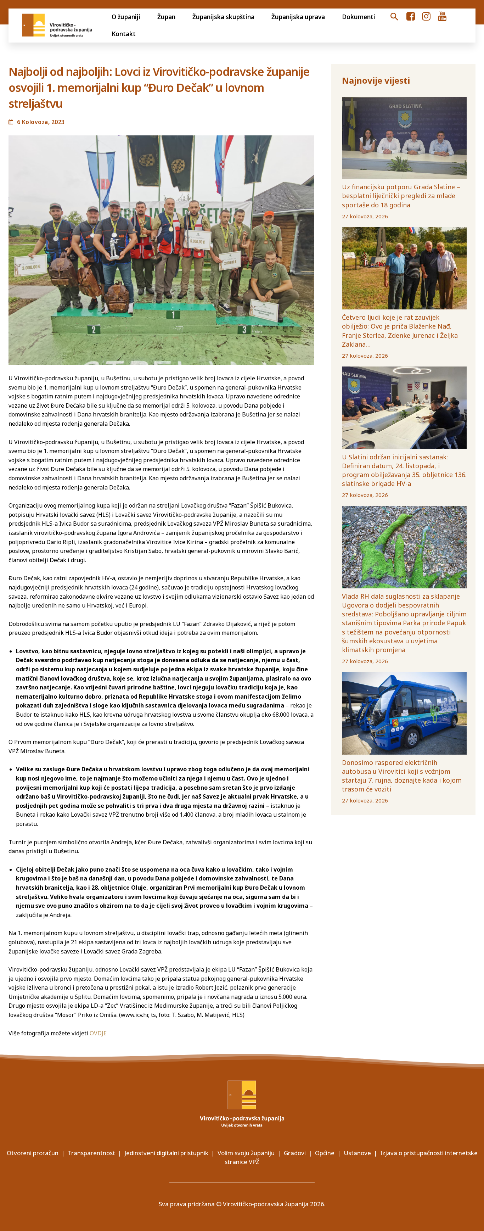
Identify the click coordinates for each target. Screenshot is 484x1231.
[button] (394, 17)
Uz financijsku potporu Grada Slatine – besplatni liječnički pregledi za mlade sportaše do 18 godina (401, 196)
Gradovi (295, 1153)
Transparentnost (91, 1153)
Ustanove (357, 1153)
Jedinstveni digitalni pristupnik (166, 1153)
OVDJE (98, 1033)
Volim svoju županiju (246, 1153)
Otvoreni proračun (32, 1153)
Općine (324, 1153)
